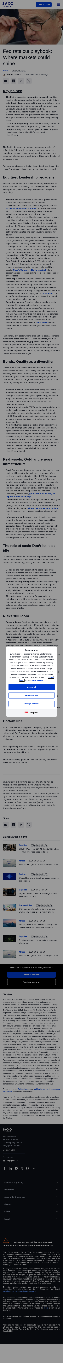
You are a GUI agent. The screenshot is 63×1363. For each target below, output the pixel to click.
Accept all (31, 687)
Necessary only (31, 695)
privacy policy (44, 680)
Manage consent (31, 704)
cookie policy (25, 680)
